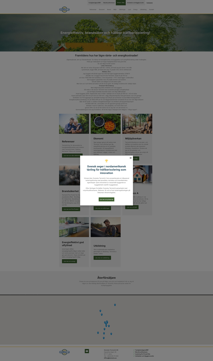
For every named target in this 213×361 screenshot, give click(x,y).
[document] (106, 180)
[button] (130, 158)
